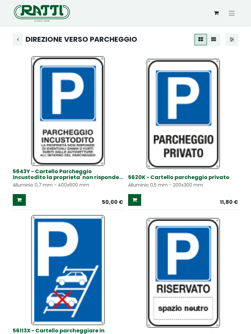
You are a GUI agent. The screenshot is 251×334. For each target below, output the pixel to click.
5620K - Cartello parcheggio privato (178, 177)
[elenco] (213, 40)
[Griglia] (200, 40)
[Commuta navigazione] (232, 13)
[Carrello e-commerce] (216, 13)
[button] (19, 200)
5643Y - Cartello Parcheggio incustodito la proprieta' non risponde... (68, 174)
